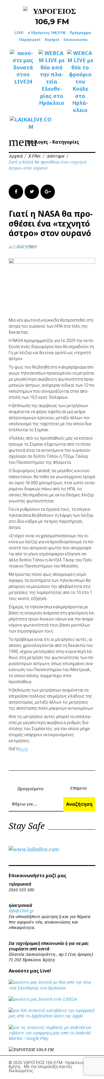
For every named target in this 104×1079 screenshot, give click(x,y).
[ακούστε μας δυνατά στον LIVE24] (23, 67)
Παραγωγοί (29, 39)
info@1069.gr (21, 910)
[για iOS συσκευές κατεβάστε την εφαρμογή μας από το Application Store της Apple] (52, 1016)
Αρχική (16, 156)
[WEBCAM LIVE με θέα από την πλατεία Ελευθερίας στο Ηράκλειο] (51, 78)
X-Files (34, 156)
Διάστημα (55, 156)
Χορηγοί (52, 39)
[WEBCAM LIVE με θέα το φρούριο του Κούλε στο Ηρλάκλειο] (80, 82)
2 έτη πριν (27, 246)
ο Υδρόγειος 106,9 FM (47, 32)
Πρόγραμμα (80, 32)
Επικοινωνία (76, 39)
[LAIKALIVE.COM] (23, 123)
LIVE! (19, 32)
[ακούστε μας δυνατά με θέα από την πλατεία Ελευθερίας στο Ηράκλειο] (52, 988)
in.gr (23, 749)
